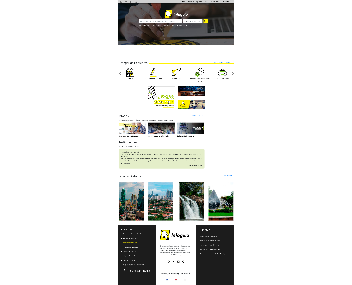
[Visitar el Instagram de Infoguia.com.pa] (136, 1)
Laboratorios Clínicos (153, 79)
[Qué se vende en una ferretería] (161, 128)
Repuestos (183, 25)
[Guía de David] (220, 223)
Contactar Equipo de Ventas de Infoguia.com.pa (216, 254)
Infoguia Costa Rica (129, 260)
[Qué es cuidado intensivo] (190, 128)
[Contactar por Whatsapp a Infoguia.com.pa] (121, 1)
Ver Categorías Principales (223, 62)
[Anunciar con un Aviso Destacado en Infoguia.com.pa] (210, 2)
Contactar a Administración (209, 245)
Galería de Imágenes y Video (210, 240)
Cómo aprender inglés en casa (129, 136)
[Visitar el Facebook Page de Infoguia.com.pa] (131, 1)
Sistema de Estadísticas (208, 236)
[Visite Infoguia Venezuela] (167, 280)
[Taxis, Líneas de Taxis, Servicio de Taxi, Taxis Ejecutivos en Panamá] (222, 76)
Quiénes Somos (128, 229)
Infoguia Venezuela (129, 256)
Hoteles (149, 25)
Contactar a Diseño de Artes (210, 249)
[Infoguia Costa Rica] (176, 280)
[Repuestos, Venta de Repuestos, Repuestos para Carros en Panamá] (199, 76)
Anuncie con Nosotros (221, 2)
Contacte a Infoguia (129, 251)
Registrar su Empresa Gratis (196, 2)
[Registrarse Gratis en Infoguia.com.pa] (183, 2)
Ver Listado (228, 175)
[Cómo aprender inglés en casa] (132, 128)
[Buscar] (205, 21)
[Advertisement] (176, 53)
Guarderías (174, 25)
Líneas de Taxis (222, 79)
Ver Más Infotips (197, 115)
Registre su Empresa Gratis (132, 234)
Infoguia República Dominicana (133, 265)
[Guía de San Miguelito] (160, 223)
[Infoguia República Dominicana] (185, 280)
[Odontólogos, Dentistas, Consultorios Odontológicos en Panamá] (176, 76)
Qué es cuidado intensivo (185, 136)
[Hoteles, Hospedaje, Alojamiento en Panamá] (130, 76)
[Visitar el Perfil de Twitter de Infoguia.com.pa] (126, 1)
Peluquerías (166, 25)
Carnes (190, 25)
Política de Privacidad (130, 247)
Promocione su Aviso (130, 243)
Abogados (142, 25)
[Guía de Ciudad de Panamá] (131, 223)
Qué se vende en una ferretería (158, 136)
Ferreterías (157, 25)
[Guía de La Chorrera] (191, 223)
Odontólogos (176, 79)
